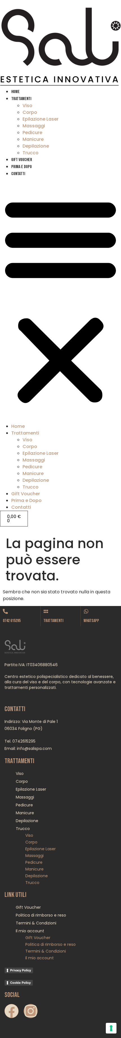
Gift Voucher (21, 159)
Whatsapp (91, 620)
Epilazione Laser (41, 119)
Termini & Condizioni (36, 923)
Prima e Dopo (21, 166)
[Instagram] (31, 1011)
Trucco (31, 153)
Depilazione (36, 146)
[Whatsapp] (86, 611)
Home (15, 91)
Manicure (33, 139)
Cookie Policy (20, 983)
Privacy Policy (20, 970)
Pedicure (32, 132)
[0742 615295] (5, 611)
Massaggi (34, 126)
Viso (27, 105)
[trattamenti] (45, 611)
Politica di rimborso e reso (41, 915)
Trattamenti (21, 98)
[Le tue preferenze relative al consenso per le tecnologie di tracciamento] (111, 1028)
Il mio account (30, 931)
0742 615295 (12, 620)
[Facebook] (12, 1011)
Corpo (30, 112)
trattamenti (53, 620)
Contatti (18, 174)
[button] (60, 300)
